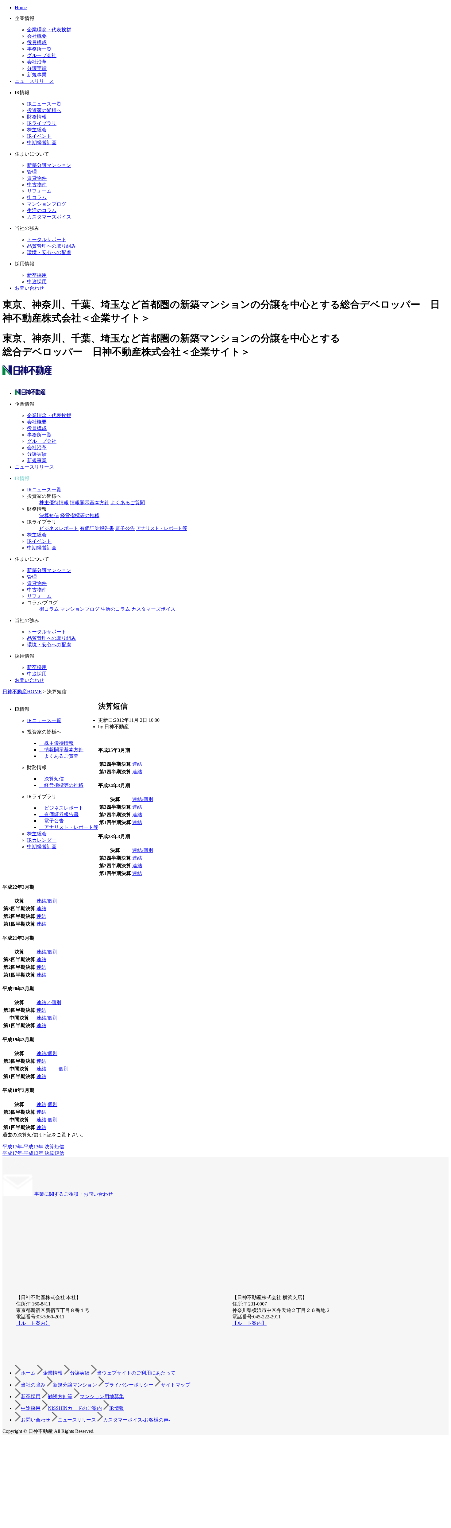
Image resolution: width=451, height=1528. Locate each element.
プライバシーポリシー (128, 1384)
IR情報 (116, 1408)
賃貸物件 (37, 178)
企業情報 (53, 1372)
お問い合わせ (29, 288)
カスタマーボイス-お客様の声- (136, 1419)
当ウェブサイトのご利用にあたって (136, 1372)
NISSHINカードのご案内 (75, 1408)
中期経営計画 (41, 142)
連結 (137, 764)
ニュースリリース (34, 81)
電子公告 (125, 528)
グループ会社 (41, 55)
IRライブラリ (41, 123)
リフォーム (39, 191)
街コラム (37, 197)
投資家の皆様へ (44, 110)
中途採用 (37, 281)
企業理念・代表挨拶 (49, 29)
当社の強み (33, 1384)
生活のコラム (41, 210)
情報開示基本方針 (89, 502)
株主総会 (37, 129)
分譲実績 (37, 68)
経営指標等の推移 (79, 515)
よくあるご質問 (127, 502)
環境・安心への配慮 (49, 252)
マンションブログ (46, 204)
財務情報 (37, 116)
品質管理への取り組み (51, 246)
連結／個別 (49, 1002)
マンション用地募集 (102, 1396)
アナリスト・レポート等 (161, 528)
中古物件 (37, 184)
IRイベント (39, 136)
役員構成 (37, 42)
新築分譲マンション (49, 165)
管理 (32, 171)
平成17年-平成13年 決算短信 (33, 1146)
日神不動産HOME (22, 691)
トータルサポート (46, 239)
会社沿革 (37, 61)
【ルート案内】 (33, 1323)
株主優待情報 (54, 502)
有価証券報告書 (97, 528)
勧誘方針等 (60, 1396)
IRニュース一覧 (44, 103)
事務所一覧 (39, 49)
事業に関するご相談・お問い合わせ (73, 1194)
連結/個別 (142, 799)
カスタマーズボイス (49, 216)
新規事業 (37, 74)
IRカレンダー (41, 840)
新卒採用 (37, 275)
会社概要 (37, 36)
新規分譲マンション (75, 1384)
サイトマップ (175, 1384)
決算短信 (49, 515)
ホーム (28, 1372)
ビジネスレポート (59, 528)
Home (21, 7)
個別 (63, 1068)
